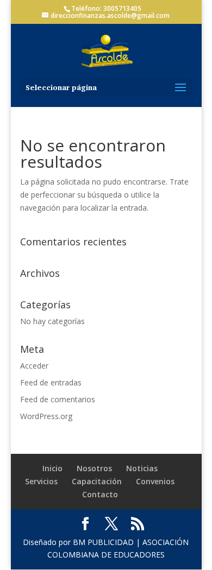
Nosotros (94, 468)
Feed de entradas (51, 382)
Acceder (34, 365)
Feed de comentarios (57, 399)
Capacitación (97, 481)
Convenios (155, 481)
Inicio (52, 468)
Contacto (100, 494)
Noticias (142, 468)
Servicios (41, 481)
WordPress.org (46, 416)
